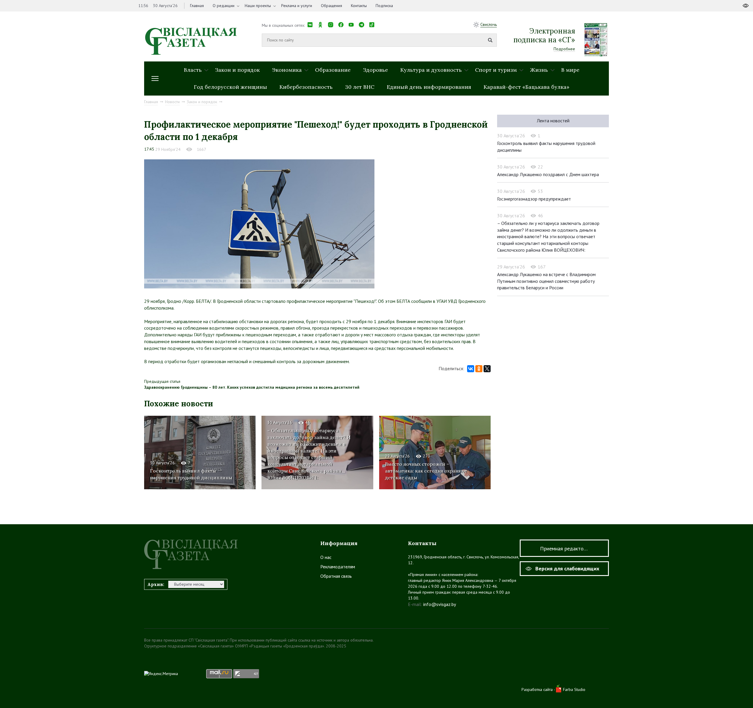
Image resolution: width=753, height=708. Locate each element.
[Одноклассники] (478, 368)
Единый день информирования (429, 87)
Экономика (287, 69)
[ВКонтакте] (470, 368)
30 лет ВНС (359, 87)
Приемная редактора (564, 548)
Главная (197, 5)
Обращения (331, 5)
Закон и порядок (237, 69)
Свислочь (488, 24)
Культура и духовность (431, 69)
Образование (333, 69)
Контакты (359, 5)
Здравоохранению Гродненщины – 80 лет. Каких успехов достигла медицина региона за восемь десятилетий (251, 387)
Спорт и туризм (496, 69)
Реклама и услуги (296, 5)
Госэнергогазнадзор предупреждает (534, 199)
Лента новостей (553, 120)
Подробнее (564, 48)
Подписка (384, 5)
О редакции (223, 5)
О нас (325, 557)
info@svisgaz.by (439, 604)
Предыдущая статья (162, 381)
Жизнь (539, 69)
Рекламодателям (337, 567)
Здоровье (375, 69)
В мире (570, 69)
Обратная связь (336, 576)
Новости (172, 101)
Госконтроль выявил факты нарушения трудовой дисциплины (191, 474)
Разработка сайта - (539, 689)
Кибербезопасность (306, 87)
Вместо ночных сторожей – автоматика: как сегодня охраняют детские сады (426, 470)
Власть (193, 69)
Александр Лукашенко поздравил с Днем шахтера (548, 174)
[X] (487, 368)
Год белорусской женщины (230, 87)
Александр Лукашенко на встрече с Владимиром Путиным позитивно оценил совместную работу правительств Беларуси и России (546, 280)
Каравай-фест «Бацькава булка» (526, 87)
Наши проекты (258, 5)
